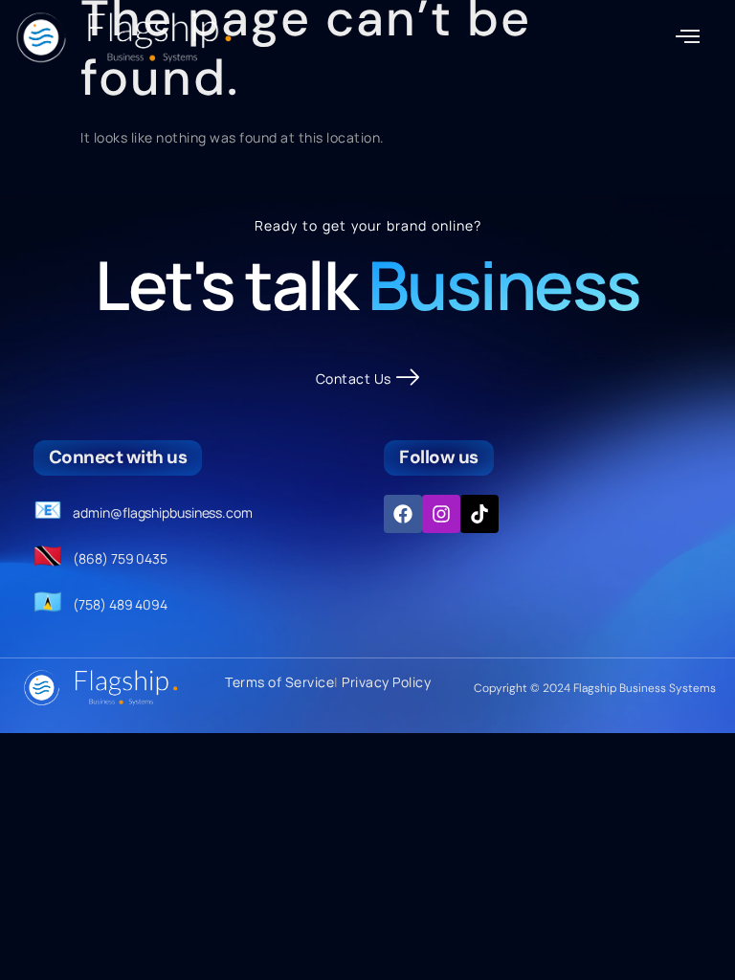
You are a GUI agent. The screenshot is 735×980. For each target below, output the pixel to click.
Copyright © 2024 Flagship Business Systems (595, 688)
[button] (688, 37)
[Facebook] (403, 514)
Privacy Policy (386, 682)
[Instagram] (441, 514)
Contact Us (353, 378)
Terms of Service (279, 682)
